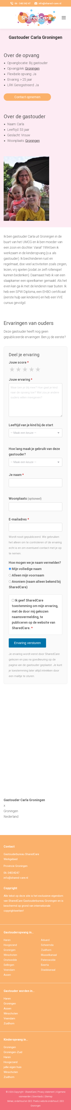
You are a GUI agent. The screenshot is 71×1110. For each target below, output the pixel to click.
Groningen (32, 68)
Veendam (9, 969)
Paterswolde (48, 959)
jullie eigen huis (12, 1067)
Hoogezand (10, 945)
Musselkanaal (49, 954)
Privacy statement (46, 1092)
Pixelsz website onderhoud (45, 1101)
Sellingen (9, 964)
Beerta (45, 964)
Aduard (45, 940)
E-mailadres (19, 519)
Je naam (16, 475)
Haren (7, 940)
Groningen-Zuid (13, 1052)
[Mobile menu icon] (63, 17)
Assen (7, 974)
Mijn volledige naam (26, 569)
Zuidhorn (46, 949)
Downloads (37, 1096)
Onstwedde (10, 959)
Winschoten (10, 954)
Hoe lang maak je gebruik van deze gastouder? (34, 451)
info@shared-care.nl (50, 3)
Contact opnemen (27, 97)
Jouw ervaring (20, 379)
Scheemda (47, 945)
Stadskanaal (48, 969)
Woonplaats (25, 498)
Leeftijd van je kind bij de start (31, 425)
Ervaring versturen (27, 643)
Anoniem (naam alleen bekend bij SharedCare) (35, 584)
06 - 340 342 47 (22, 3)
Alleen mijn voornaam (27, 575)
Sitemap (48, 1096)
